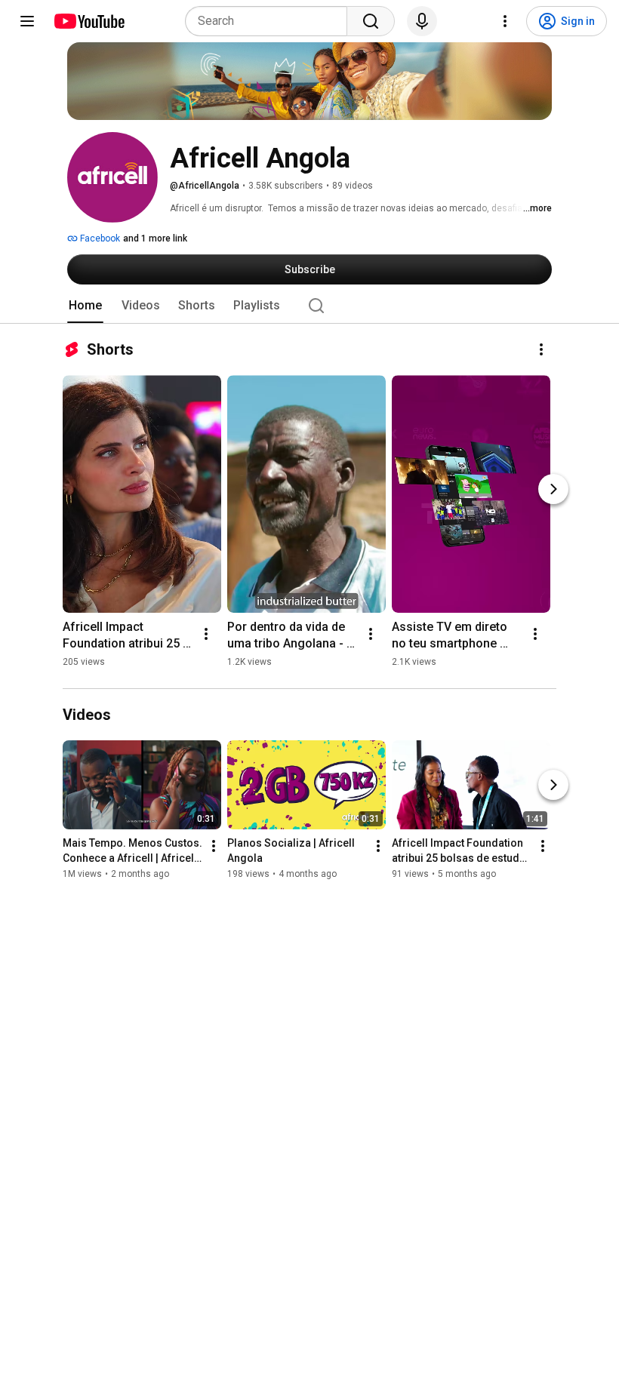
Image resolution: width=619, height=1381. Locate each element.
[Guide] (27, 21)
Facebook (99, 238)
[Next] (553, 489)
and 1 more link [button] (155, 238)
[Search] (370, 21)
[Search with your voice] (422, 21)
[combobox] (270, 21)
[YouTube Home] (88, 21)
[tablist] (309, 306)
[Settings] (505, 21)
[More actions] (541, 349)
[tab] (85, 306)
